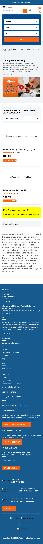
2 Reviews (16, 193)
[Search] (25, 11)
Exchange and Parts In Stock (19, 49)
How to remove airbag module (14, 405)
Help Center (7, 368)
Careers (5, 355)
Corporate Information (11, 343)
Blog (3, 359)
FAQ (3, 371)
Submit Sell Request (12, 442)
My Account (6, 381)
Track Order (7, 374)
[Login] (32, 11)
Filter (21, 39)
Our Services (7, 346)
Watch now (7, 74)
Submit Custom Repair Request (16, 424)
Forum (4, 377)
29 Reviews (16, 152)
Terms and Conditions (11, 352)
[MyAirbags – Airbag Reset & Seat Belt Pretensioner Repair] (7, 7)
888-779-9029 (26, 2)
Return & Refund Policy (11, 387)
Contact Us (9, 509)
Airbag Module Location (11, 384)
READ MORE (6, 333)
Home (4, 49)
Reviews (5, 349)
